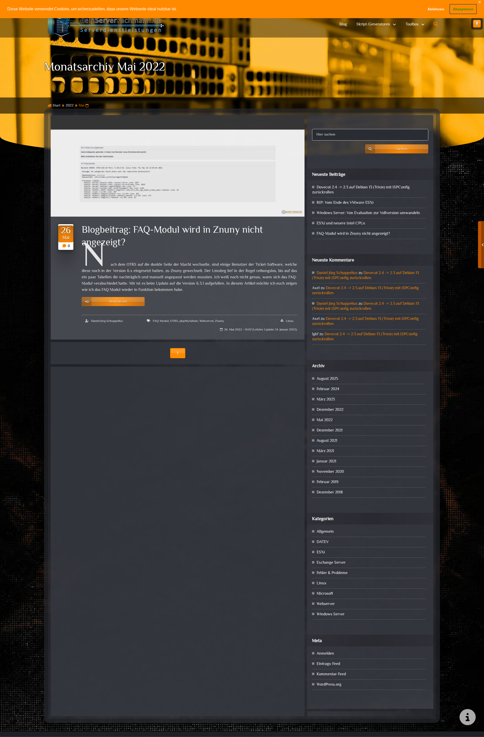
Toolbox (412, 24)
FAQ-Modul (161, 321)
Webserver (206, 321)
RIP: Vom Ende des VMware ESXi (345, 203)
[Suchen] (435, 24)
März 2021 (325, 451)
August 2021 (327, 441)
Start (56, 106)
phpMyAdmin (188, 321)
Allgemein (325, 532)
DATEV (323, 542)
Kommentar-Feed (331, 674)
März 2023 (326, 399)
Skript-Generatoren (373, 24)
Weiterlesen (118, 302)
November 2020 (330, 472)
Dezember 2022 (330, 410)
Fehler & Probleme (332, 573)
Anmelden (325, 654)
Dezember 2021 (330, 430)
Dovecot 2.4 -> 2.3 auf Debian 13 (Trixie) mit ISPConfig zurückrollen (361, 190)
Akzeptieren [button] (463, 9)
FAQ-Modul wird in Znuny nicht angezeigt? (353, 234)
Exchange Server (331, 563)
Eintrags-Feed (328, 664)
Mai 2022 (324, 420)
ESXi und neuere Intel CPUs (341, 223)
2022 (70, 106)
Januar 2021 (326, 461)
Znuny (219, 321)
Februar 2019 (328, 482)
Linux (289, 321)
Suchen (401, 149)
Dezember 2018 (330, 492)
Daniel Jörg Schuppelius (107, 321)
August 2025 (327, 379)
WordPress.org (329, 685)
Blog (343, 24)
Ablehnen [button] (436, 9)
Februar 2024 (328, 389)
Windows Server (331, 614)
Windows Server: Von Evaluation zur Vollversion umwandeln (368, 213)
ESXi (321, 552)
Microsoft (325, 594)
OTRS (174, 321)
